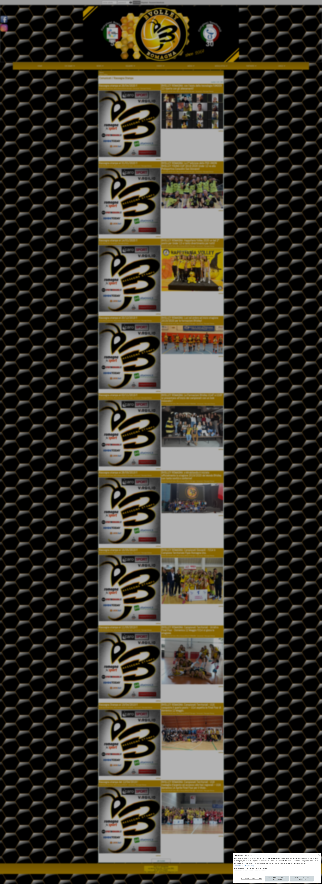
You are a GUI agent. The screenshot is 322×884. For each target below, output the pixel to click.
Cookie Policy (238, 866)
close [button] (318, 854)
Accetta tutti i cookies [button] (302, 878)
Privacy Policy (249, 866)
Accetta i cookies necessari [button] (276, 878)
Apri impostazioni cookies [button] (251, 879)
